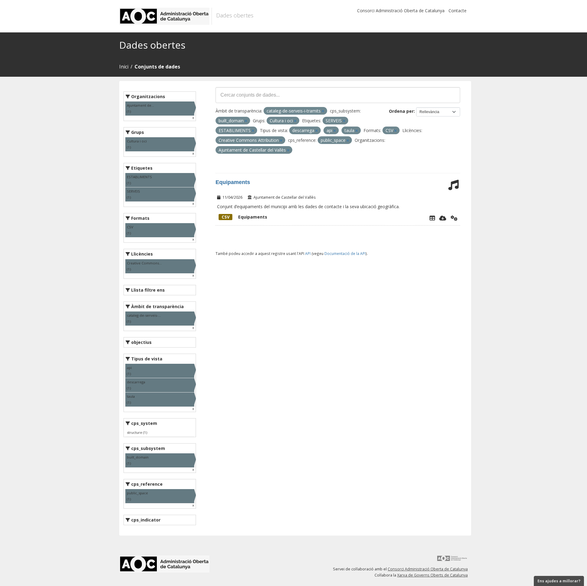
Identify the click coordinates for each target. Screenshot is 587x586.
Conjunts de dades (157, 66)
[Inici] (165, 16)
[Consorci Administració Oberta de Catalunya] (452, 560)
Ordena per (401, 111)
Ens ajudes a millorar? (558, 581)
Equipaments (233, 182)
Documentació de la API (345, 253)
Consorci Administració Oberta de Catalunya (401, 10)
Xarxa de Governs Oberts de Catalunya (432, 575)
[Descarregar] (442, 218)
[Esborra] (323, 111)
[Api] (454, 218)
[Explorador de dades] (432, 218)
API (308, 253)
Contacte (458, 10)
